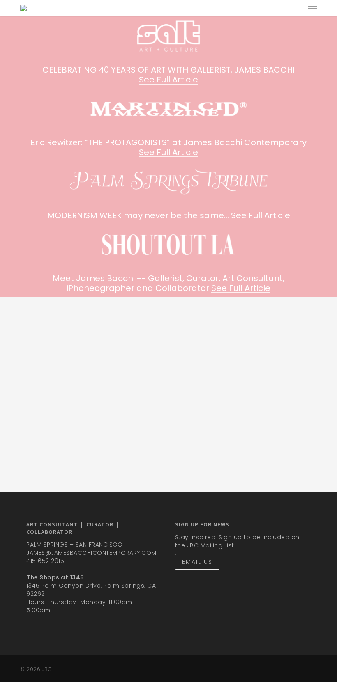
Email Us (197, 562)
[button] (312, 8)
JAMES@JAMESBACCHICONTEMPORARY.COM (91, 553)
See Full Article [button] (168, 80)
